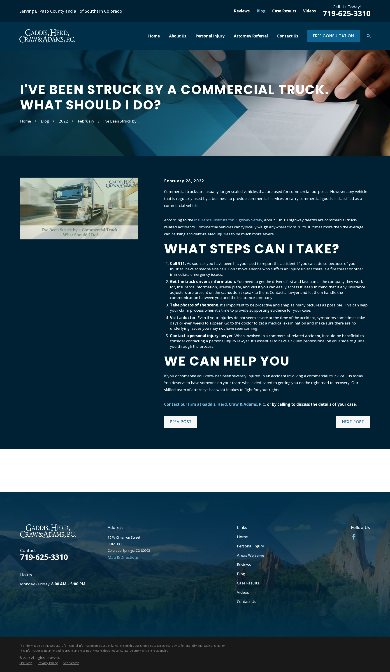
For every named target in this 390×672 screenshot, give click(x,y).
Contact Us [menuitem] (287, 36)
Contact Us (246, 601)
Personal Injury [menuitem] (210, 36)
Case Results (284, 11)
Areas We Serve (250, 555)
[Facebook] (353, 537)
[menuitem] (25, 663)
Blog (261, 11)
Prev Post (181, 421)
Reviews (242, 11)
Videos (309, 11)
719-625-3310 (347, 13)
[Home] (47, 36)
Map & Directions (123, 557)
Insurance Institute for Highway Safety (228, 219)
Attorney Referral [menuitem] (251, 36)
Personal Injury (250, 546)
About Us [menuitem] (177, 36)
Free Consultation (333, 36)
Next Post (353, 421)
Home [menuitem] (154, 36)
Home (242, 536)
